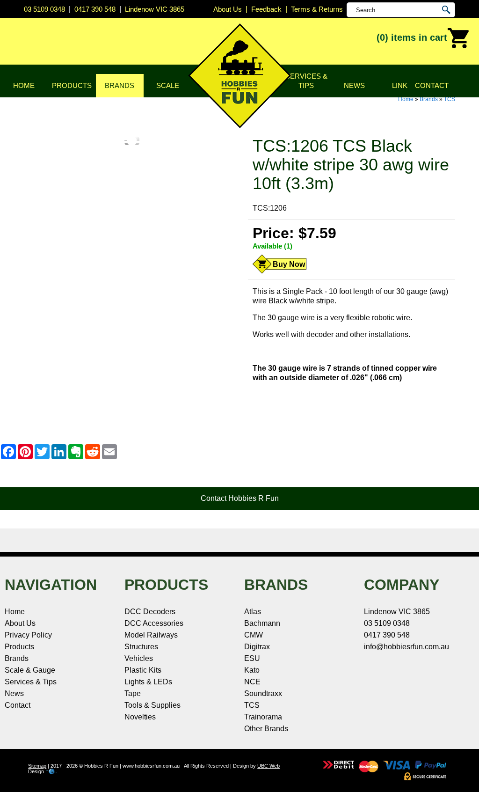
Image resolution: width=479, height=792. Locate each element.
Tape (132, 693)
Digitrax (257, 647)
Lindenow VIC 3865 (154, 9)
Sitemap (37, 766)
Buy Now (289, 264)
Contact (432, 85)
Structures (141, 647)
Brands (119, 85)
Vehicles (138, 658)
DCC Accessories (153, 623)
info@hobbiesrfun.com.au (406, 647)
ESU (252, 658)
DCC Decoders (149, 612)
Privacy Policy (28, 635)
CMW (253, 635)
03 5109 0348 (44, 9)
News (354, 85)
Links (402, 85)
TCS (449, 99)
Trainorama (263, 717)
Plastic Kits (142, 670)
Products (72, 85)
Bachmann (262, 623)
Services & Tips (306, 80)
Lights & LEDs (148, 682)
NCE (252, 682)
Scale (167, 85)
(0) (412, 37)
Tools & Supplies (152, 705)
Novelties (140, 717)
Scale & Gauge (30, 670)
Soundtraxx (263, 693)
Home (24, 85)
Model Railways (151, 635)
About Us (20, 623)
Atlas (252, 612)
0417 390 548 (95, 9)
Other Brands (266, 729)
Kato (252, 670)
